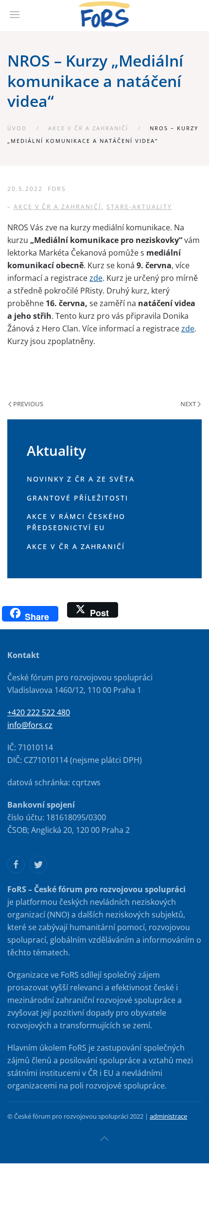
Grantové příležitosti (77, 497)
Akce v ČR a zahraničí (88, 128)
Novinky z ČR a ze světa (81, 479)
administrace (168, 1116)
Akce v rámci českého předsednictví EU (76, 522)
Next (188, 403)
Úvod (17, 128)
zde (96, 278)
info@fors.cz (29, 725)
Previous (27, 403)
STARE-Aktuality (139, 207)
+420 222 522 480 (38, 712)
